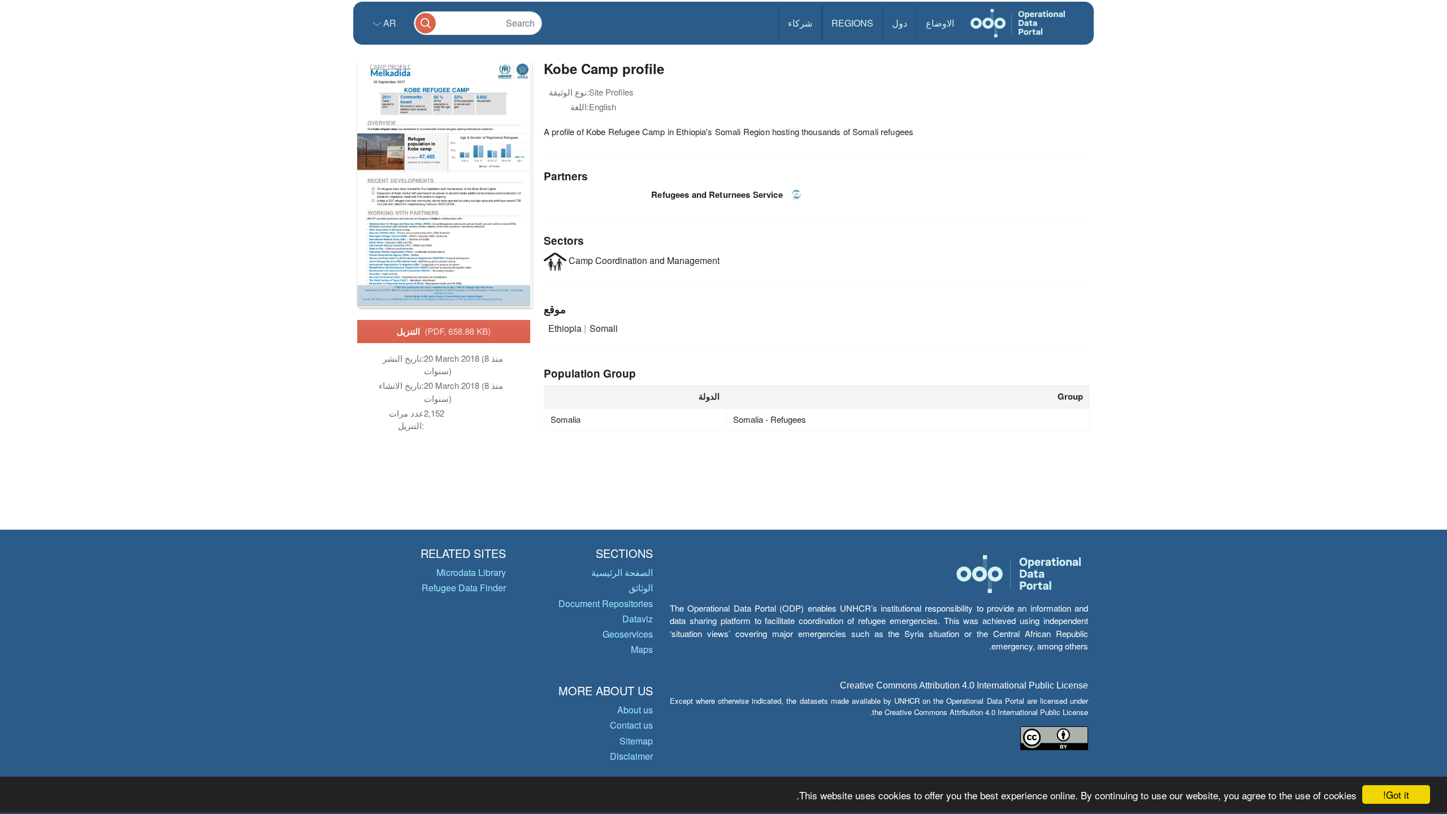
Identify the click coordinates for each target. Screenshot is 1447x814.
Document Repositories (605, 603)
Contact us (631, 724)
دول (899, 22)
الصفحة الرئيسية (622, 572)
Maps (642, 649)
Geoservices (628, 633)
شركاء (800, 22)
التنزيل (444, 331)
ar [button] (388, 22)
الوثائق (641, 587)
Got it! (1396, 794)
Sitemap (636, 740)
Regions (852, 22)
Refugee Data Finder (464, 587)
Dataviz (637, 618)
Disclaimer (631, 756)
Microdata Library (471, 572)
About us (635, 709)
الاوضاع (940, 22)
